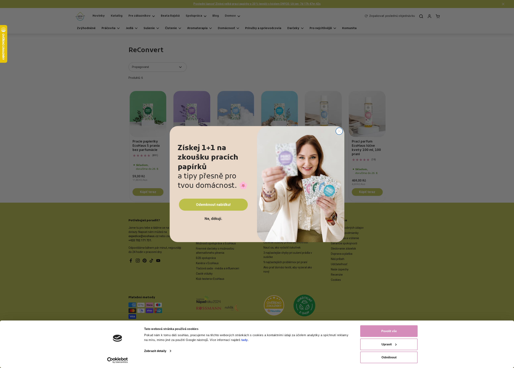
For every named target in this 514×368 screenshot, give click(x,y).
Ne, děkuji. (213, 218)
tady (244, 340)
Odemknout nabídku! (213, 204)
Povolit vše (389, 331)
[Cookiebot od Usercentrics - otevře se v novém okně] (117, 360)
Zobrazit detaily (155, 351)
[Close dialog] (339, 131)
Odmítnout (389, 357)
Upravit (386, 344)
